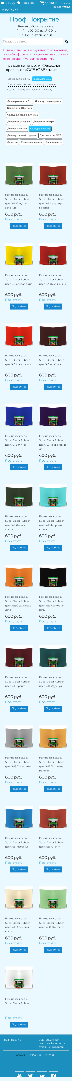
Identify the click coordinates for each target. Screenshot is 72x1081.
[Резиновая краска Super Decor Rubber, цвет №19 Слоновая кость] (19, 897)
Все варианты (53, 142)
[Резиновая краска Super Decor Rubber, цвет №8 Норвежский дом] (53, 415)
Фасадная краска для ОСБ (22, 115)
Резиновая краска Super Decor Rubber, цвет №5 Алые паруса (18, 360)
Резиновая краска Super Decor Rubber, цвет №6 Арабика (51, 360)
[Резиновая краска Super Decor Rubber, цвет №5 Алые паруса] (19, 334)
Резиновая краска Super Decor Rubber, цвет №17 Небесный (17, 842)
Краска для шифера (18, 90)
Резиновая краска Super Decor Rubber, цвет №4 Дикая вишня (53, 279)
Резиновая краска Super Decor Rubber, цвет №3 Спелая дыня (18, 279)
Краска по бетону (42, 90)
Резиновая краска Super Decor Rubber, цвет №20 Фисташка (51, 923)
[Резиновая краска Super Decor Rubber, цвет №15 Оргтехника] (19, 737)
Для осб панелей (17, 129)
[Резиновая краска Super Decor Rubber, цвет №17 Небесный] (19, 817)
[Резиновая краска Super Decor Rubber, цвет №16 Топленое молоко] (53, 737)
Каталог (11, 9)
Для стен (12, 142)
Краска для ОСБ (42, 79)
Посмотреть (13, 219)
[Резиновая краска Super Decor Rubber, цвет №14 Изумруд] (53, 656)
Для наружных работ (19, 101)
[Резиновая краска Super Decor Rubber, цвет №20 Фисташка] (53, 897)
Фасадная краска (40, 129)
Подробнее (19, 226)
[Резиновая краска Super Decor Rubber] (19, 978)
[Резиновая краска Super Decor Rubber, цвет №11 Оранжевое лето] (19, 576)
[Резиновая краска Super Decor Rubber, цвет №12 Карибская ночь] (53, 576)
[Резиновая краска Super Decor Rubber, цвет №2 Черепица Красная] (53, 174)
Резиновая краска (31, 142)
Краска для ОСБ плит (19, 108)
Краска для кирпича (18, 79)
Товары (20, 1055)
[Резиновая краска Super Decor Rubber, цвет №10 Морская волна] (53, 495)
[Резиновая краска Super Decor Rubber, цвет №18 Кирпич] (53, 817)
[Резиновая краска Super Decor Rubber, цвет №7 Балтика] (19, 415)
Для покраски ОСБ (50, 135)
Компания (34, 1055)
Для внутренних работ (48, 101)
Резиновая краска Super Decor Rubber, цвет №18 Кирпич (51, 842)
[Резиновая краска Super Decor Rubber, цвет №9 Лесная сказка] (19, 495)
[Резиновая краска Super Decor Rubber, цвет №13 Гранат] (19, 656)
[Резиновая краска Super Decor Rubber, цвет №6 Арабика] (53, 334)
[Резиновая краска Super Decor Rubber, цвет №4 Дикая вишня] (53, 254)
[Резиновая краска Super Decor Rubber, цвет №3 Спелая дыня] (19, 254)
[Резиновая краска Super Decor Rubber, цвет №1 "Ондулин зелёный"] (19, 174)
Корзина (50, 3)
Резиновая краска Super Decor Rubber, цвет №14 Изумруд (51, 681)
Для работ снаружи (18, 122)
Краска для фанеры (44, 84)
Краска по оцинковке (19, 84)
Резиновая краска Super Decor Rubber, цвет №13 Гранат (17, 681)
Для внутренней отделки (21, 135)
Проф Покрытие (12, 1040)
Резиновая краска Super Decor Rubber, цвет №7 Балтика (17, 440)
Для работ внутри (43, 122)
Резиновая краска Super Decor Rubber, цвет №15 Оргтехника (18, 762)
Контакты (50, 1055)
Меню (9, 3)
